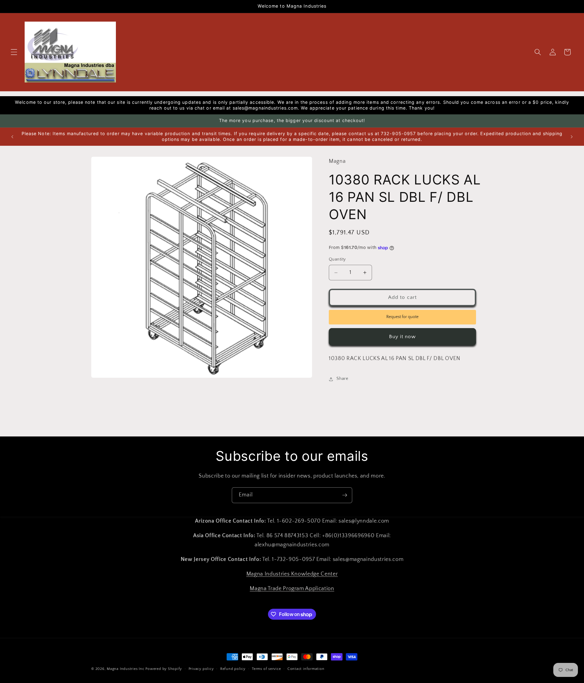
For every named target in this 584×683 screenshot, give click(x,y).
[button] (14, 52)
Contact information (306, 669)
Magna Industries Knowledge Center (292, 574)
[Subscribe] (344, 495)
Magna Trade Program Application (292, 589)
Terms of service (266, 669)
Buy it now (402, 336)
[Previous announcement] (12, 136)
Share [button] (342, 378)
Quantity (337, 259)
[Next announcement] (571, 136)
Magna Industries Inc (125, 669)
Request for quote (402, 317)
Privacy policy (201, 669)
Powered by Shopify (163, 669)
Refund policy (232, 669)
